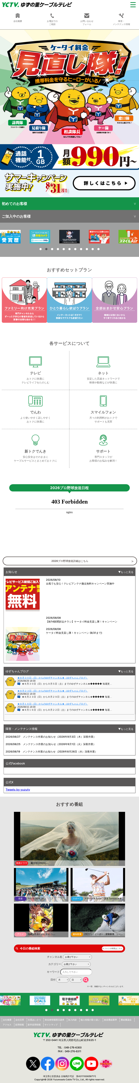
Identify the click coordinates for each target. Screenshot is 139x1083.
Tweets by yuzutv (18, 789)
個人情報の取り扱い (90, 1019)
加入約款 (72, 1019)
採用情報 (19, 1024)
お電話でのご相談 (52, 23)
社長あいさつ (34, 1019)
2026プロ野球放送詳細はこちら (69, 560)
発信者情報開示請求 (54, 1019)
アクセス (7, 1024)
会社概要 (7, 1019)
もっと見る (127, 571)
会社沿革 (19, 1019)
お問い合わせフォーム (86, 23)
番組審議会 (126, 1019)
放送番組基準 (110, 1019)
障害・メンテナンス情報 (121, 23)
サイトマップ (51, 1024)
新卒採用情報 (34, 1024)
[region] (69, 113)
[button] (69, 113)
